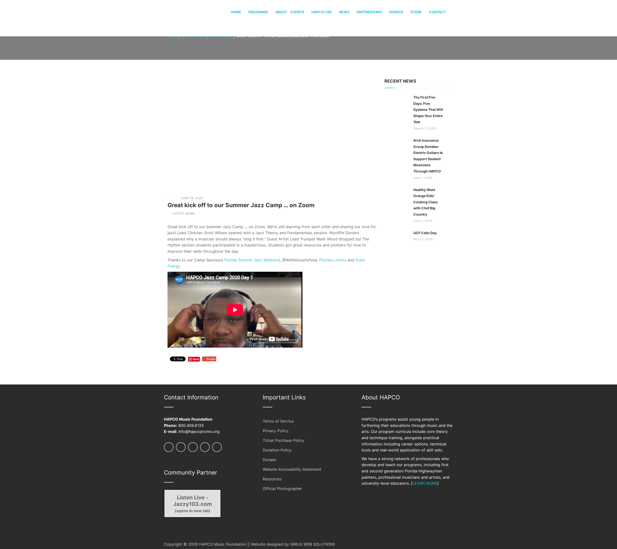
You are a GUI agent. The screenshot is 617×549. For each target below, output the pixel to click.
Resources (272, 478)
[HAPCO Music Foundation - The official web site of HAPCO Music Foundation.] (182, 18)
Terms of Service (278, 421)
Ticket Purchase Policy (283, 440)
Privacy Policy (275, 430)
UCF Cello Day (425, 233)
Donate (269, 459)
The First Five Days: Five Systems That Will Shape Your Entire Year (428, 109)
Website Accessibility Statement (292, 469)
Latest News (183, 213)
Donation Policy (277, 450)
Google (210, 359)
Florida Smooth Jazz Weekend (252, 260)
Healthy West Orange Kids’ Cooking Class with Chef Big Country (425, 202)
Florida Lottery (332, 260)
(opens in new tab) (192, 503)
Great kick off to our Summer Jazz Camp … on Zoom (241, 205)
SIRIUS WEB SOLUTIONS (312, 544)
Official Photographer (282, 488)
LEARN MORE (424, 483)
